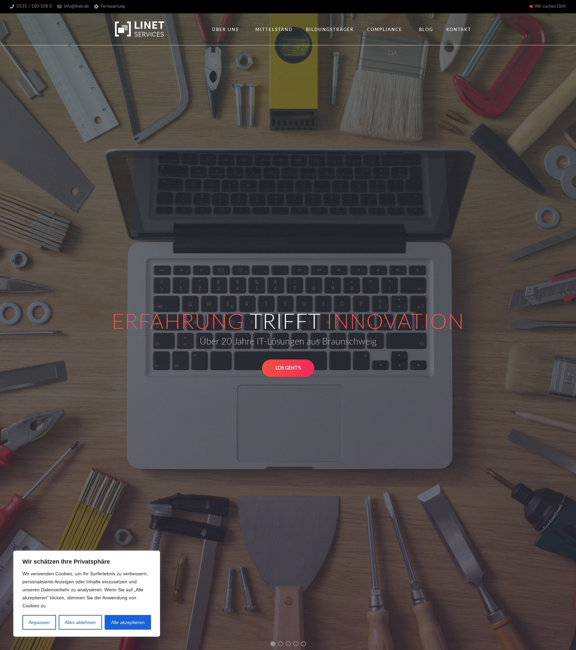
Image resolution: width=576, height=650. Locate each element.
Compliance (384, 30)
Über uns (225, 30)
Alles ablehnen (80, 622)
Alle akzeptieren (128, 622)
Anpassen (39, 622)
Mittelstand (274, 30)
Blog (426, 30)
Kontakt (458, 30)
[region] (86, 594)
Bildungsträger (330, 30)
